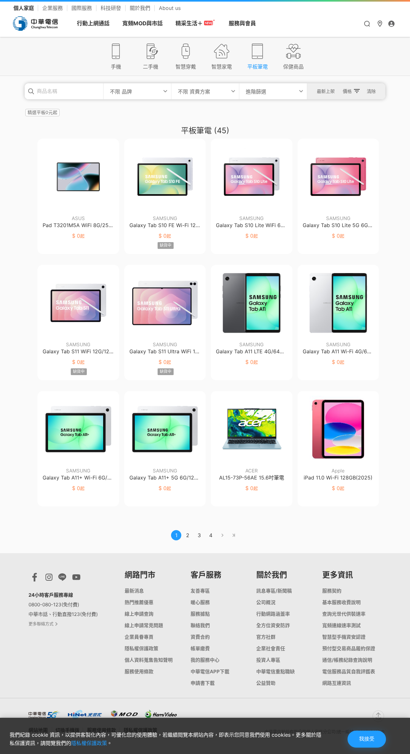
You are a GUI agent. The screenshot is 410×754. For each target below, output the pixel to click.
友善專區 (200, 591)
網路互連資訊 (336, 683)
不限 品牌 (121, 91)
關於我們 (141, 8)
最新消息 (134, 591)
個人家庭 (24, 8)
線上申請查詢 (139, 614)
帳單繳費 (200, 648)
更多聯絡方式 (41, 623)
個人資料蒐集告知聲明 (149, 660)
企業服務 (53, 8)
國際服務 (82, 8)
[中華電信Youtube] (76, 578)
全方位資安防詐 (273, 625)
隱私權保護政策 (141, 648)
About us (170, 8)
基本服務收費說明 (341, 602)
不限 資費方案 (194, 91)
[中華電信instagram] (49, 578)
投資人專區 (268, 660)
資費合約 (200, 637)
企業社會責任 (270, 648)
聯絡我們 (200, 625)
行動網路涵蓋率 (273, 614)
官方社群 (265, 637)
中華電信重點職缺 (275, 671)
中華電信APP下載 (210, 671)
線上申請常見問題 (144, 625)
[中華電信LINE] (62, 578)
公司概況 (265, 602)
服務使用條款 (139, 671)
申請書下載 (203, 683)
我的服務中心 (205, 660)
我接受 (366, 739)
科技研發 (112, 8)
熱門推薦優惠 (139, 602)
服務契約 (331, 591)
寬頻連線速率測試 (341, 625)
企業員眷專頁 (139, 637)
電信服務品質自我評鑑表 (348, 671)
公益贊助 (265, 683)
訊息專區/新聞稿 (274, 591)
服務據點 (200, 614)
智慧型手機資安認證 (343, 637)
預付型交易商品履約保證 (348, 648)
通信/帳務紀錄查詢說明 (347, 660)
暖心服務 (200, 602)
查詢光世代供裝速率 (343, 614)
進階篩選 (256, 91)
